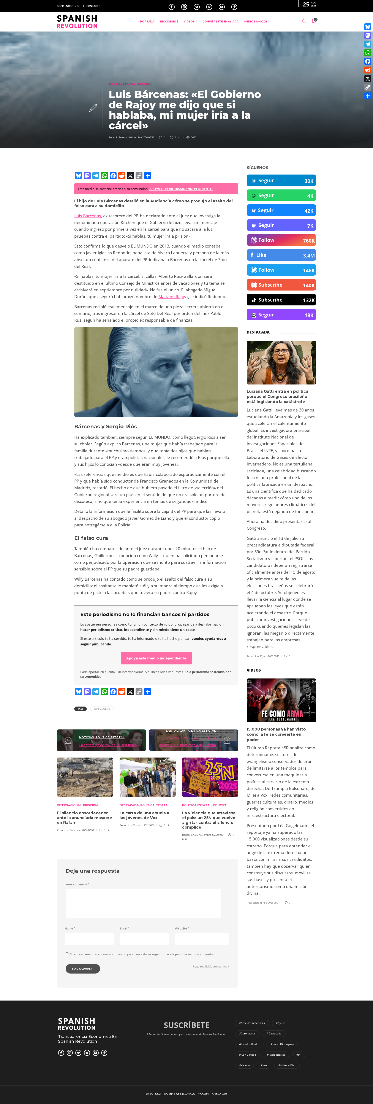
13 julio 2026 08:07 (270, 902)
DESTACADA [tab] (258, 332)
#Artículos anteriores (252, 1023)
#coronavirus (247, 1033)
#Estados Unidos (249, 1044)
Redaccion (63, 830)
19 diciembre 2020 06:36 (141, 137)
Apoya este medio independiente (156, 658)
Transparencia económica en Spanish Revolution (87, 1039)
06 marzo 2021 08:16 (143, 825)
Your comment (77, 884)
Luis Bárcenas (87, 216)
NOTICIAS (86, 737)
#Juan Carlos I (247, 1054)
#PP (298, 1054)
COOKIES (203, 1094)
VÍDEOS (189, 21)
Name (70, 928)
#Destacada (274, 1033)
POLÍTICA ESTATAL (122, 84)
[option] (85, 794)
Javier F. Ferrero (117, 137)
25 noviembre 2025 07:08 (209, 834)
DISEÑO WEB (220, 1094)
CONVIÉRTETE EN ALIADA (220, 21)
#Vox (264, 1065)
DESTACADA (175, 730)
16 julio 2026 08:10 (269, 656)
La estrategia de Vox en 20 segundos (108, 745)
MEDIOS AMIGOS (255, 21)
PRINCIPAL (144, 84)
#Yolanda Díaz (287, 1065)
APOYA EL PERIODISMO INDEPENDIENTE (181, 189)
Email (124, 928)
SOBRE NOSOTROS (68, 6)
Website (182, 928)
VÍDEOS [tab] (254, 670)
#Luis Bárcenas (102, 708)
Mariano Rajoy (172, 296)
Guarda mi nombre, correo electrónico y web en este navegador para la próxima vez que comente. (142, 954)
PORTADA (147, 21)
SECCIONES (168, 21)
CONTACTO (93, 6)
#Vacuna (244, 1065)
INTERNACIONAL (69, 805)
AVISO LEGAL (153, 1094)
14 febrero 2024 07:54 (82, 830)
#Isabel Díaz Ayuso (282, 1044)
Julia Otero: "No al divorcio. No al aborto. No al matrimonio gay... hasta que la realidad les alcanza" (187, 745)
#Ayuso (280, 1023)
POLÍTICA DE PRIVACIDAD (179, 1094)
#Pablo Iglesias (276, 1054)
